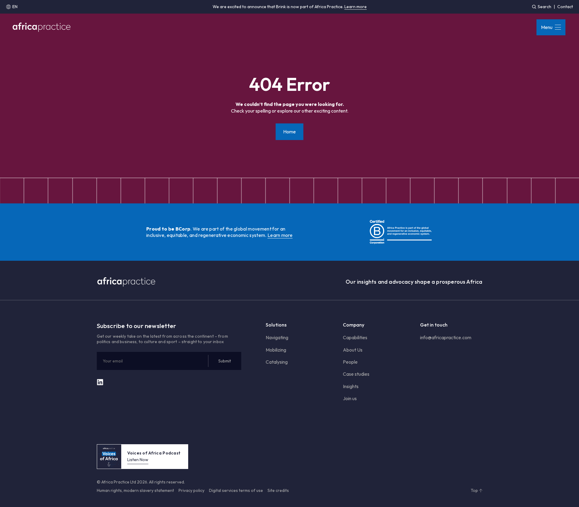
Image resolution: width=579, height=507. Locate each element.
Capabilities (355, 337)
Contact (565, 6)
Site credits (278, 490)
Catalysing (277, 362)
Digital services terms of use (236, 490)
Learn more (355, 6)
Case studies (356, 374)
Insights (351, 386)
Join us (350, 398)
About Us (352, 350)
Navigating (277, 337)
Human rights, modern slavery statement (135, 490)
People (350, 362)
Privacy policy (191, 490)
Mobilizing (276, 350)
